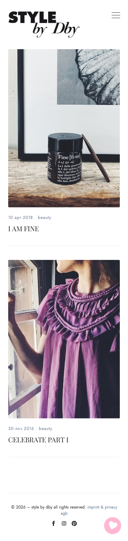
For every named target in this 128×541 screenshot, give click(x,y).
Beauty (44, 217)
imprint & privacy (102, 507)
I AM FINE (23, 228)
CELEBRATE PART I (38, 439)
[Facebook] (53, 526)
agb (64, 513)
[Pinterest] (74, 526)
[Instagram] (64, 526)
